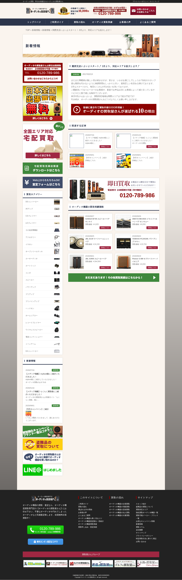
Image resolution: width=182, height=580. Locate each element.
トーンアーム (31, 344)
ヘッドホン (30, 308)
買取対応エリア (142, 510)
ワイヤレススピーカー (34, 330)
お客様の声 (82, 513)
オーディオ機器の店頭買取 (119, 510)
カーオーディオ (32, 259)
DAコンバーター (32, 351)
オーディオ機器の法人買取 (119, 513)
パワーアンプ (31, 287)
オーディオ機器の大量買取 (119, 515)
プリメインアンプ (32, 301)
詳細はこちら (105, 146)
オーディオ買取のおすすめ (36, 382)
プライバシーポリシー (140, 1)
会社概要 (139, 530)
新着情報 (36, 30)
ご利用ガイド (83, 504)
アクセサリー (31, 237)
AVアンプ (29, 209)
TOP (28, 30)
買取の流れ (82, 507)
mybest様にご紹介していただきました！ (41, 379)
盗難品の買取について (144, 507)
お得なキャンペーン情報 (145, 521)
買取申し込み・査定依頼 (87, 527)
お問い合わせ (141, 542)
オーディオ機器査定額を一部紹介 (91, 521)
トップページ (34, 22)
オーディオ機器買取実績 (87, 524)
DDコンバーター (32, 202)
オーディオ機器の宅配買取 (119, 507)
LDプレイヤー (31, 223)
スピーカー (30, 280)
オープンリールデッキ (34, 251)
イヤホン (29, 244)
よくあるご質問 (84, 515)
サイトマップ (154, 1)
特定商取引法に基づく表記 (146, 539)
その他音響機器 (32, 230)
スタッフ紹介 (141, 504)
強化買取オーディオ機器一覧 (147, 513)
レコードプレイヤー (33, 323)
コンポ (28, 273)
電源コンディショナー (34, 337)
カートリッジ (31, 266)
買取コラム (140, 527)
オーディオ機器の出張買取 (119, 504)
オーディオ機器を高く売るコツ (90, 518)
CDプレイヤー (31, 216)
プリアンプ (30, 294)
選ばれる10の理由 (85, 510)
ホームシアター (32, 316)
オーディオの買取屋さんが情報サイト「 (41, 397)
